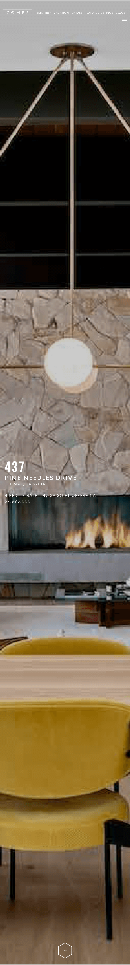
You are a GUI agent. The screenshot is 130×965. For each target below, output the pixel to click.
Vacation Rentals (68, 12)
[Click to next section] (65, 947)
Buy (48, 12)
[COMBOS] (17, 12)
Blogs (120, 12)
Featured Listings (99, 12)
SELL (40, 12)
